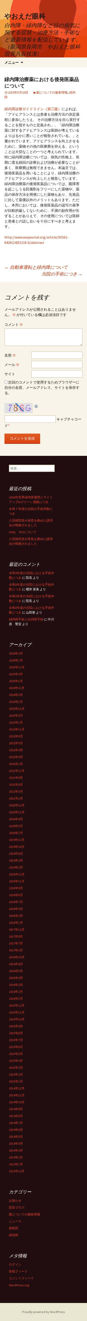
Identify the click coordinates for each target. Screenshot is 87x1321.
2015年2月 (16, 1074)
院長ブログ (17, 1207)
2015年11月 (17, 1012)
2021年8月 (16, 785)
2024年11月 (17, 688)
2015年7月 (16, 1040)
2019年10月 (17, 847)
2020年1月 (16, 833)
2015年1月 (16, 1081)
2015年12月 (17, 1005)
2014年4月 (16, 1144)
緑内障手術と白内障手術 (26, 619)
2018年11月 (17, 881)
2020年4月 (16, 819)
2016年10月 (17, 957)
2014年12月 (17, 1088)
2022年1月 (16, 764)
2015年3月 (16, 1068)
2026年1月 (16, 660)
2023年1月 (16, 722)
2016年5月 (16, 971)
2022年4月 (16, 750)
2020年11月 (17, 812)
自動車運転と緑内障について (36, 267)
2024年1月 (16, 702)
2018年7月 (16, 902)
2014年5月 (16, 1137)
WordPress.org (19, 1285)
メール (11, 364)
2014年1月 (16, 1164)
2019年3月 (16, 860)
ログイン (15, 1264)
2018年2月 (16, 916)
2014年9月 (16, 1109)
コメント (13, 324)
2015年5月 (16, 1054)
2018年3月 (16, 909)
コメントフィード (21, 1278)
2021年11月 (17, 771)
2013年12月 (17, 1171)
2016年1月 (16, 999)
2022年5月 (16, 743)
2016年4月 (16, 978)
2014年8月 (16, 1116)
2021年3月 (16, 791)
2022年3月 (16, 757)
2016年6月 (16, 964)
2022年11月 (17, 729)
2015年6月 (16, 1047)
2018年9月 (16, 888)
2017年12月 (17, 930)
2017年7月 (16, 943)
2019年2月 (16, 867)
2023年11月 (17, 709)
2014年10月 (17, 1102)
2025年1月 (16, 681)
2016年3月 (16, 985)
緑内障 (13, 1235)
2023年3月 (16, 716)
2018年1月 (16, 923)
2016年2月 (16, 992)
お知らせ (15, 1201)
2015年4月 (16, 1061)
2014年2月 (16, 1157)
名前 (10, 355)
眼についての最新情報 (52, 92)
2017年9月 (16, 936)
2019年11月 (17, 840)
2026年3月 (16, 653)
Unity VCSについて (22, 532)
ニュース (15, 1221)
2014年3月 (16, 1150)
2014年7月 (16, 1123)
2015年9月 (16, 1026)
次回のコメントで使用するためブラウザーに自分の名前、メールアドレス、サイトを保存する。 (41, 387)
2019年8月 (16, 854)
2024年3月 (16, 695)
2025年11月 (17, 667)
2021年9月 (16, 778)
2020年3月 (16, 826)
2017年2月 (16, 950)
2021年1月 (16, 798)
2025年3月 (16, 674)
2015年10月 (17, 1019)
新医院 (13, 1228)
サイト (9, 374)
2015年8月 (16, 1033)
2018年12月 (17, 874)
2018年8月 (16, 895)
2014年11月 (17, 1095)
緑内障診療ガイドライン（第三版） (33, 109)
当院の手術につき (62, 274)
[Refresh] (36, 406)
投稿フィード (18, 1271)
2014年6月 (16, 1130)
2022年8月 (16, 736)
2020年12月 (17, 805)
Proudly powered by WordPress (43, 1312)
